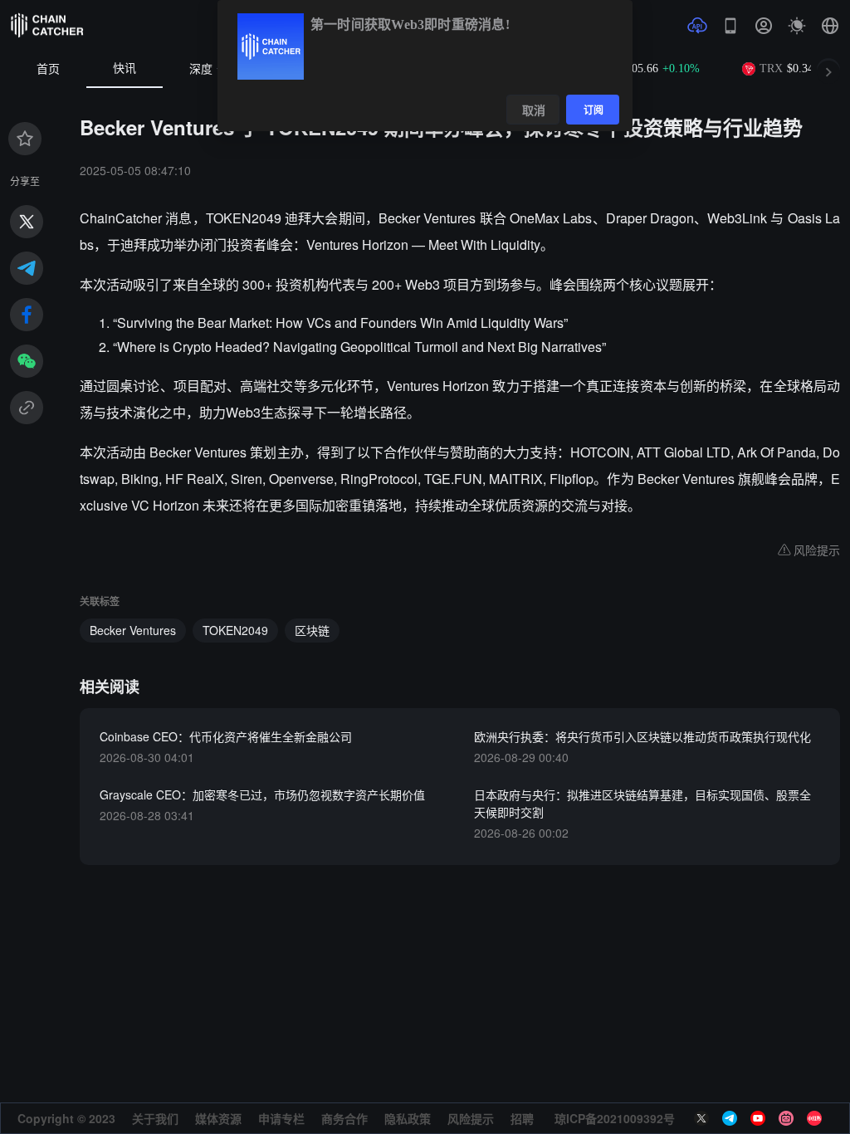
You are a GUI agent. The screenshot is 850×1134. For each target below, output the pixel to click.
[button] (830, 26)
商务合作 (344, 1118)
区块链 (312, 630)
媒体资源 (218, 1118)
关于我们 (155, 1118)
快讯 (124, 68)
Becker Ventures (133, 630)
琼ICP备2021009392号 (614, 1118)
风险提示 (470, 1118)
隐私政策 (407, 1118)
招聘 (522, 1118)
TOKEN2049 (235, 630)
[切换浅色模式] (797, 26)
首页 (48, 69)
